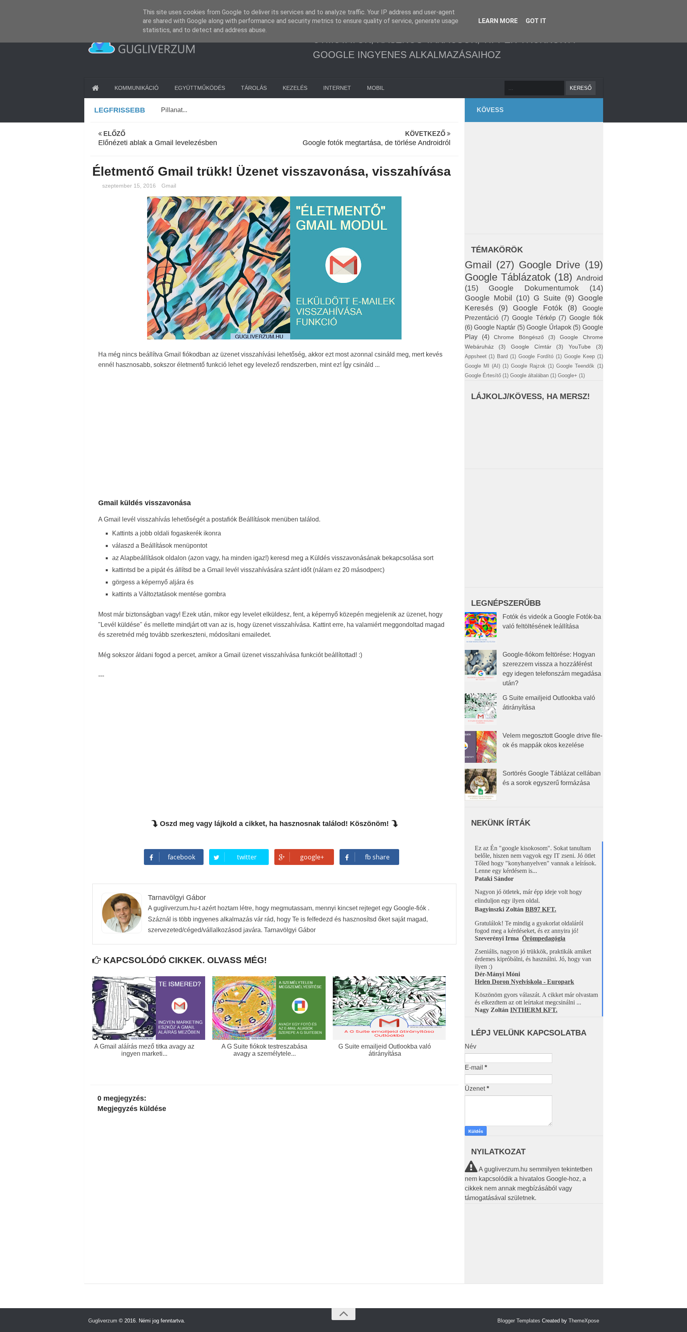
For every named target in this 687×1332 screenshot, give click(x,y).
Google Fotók (538, 308)
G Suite (547, 298)
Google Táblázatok (508, 277)
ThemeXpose (584, 1321)
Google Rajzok (528, 366)
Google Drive (549, 264)
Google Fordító (535, 356)
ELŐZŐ (157, 138)
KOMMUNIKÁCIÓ (136, 88)
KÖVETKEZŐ (376, 138)
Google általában (529, 375)
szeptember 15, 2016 (129, 185)
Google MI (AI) (482, 366)
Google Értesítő (483, 375)
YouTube (580, 346)
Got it (536, 21)
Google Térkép (534, 317)
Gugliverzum (102, 1321)
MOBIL (375, 88)
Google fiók (586, 317)
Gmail (168, 185)
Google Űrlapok (548, 327)
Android (589, 278)
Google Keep (579, 356)
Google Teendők (575, 366)
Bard (502, 356)
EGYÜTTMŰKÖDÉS (200, 88)
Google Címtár (531, 346)
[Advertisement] (274, 435)
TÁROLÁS (254, 88)
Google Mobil (488, 298)
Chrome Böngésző (518, 337)
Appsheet (476, 356)
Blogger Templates (518, 1321)
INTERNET (337, 88)
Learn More (498, 21)
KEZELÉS (295, 88)
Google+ (567, 375)
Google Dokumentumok (534, 288)
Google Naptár (494, 327)
